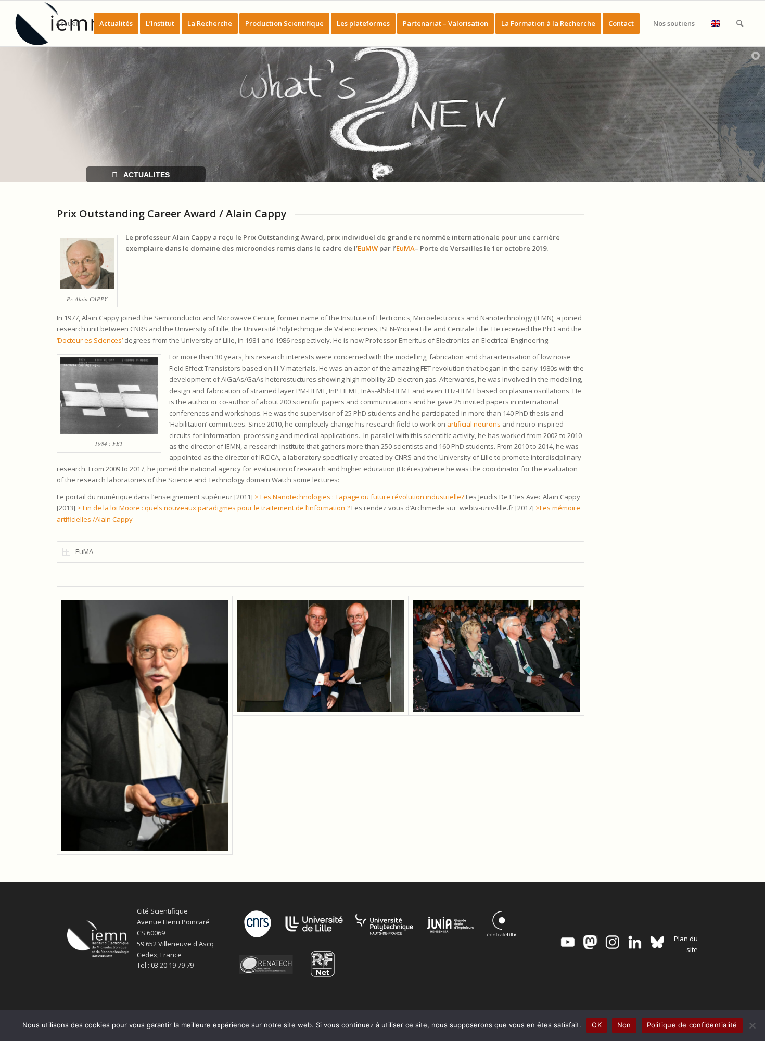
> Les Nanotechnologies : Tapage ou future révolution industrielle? (359, 497)
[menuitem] (68, 23)
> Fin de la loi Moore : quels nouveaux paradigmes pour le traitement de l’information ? (213, 507)
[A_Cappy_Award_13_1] (496, 725)
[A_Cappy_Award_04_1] (145, 725)
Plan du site (686, 944)
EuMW (368, 248)
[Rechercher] (740, 23)
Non (624, 1025)
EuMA (405, 248)
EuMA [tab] (84, 551)
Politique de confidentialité (692, 1025)
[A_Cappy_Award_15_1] (321, 725)
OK (597, 1025)
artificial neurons (474, 424)
